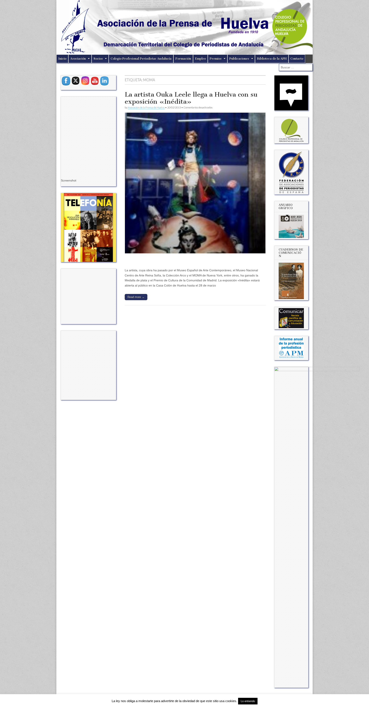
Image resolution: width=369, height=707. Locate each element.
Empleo (200, 59)
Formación (183, 59)
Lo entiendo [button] (248, 701)
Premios (216, 59)
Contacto (296, 59)
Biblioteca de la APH (272, 59)
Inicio (62, 59)
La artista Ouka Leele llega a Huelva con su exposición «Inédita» (191, 98)
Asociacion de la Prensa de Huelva (146, 107)
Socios (98, 59)
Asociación (78, 59)
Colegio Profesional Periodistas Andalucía (141, 59)
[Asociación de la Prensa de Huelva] (184, 27)
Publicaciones (239, 59)
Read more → (136, 297)
